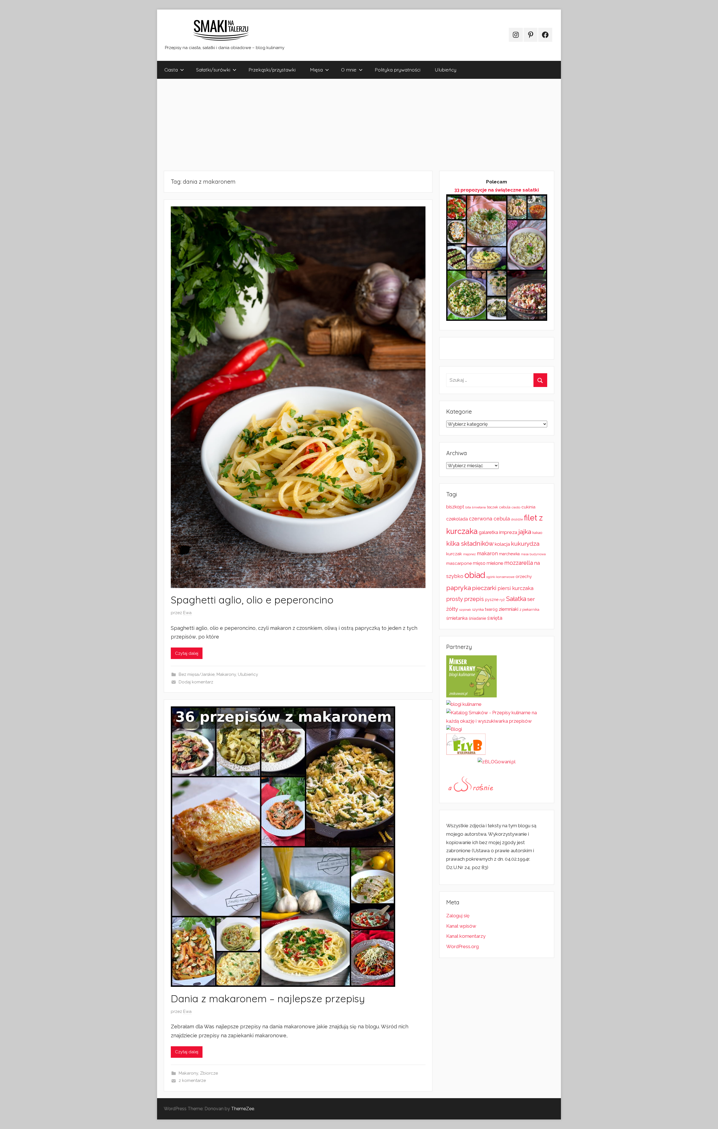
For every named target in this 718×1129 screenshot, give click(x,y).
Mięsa (316, 70)
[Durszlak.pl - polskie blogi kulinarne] (464, 704)
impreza (508, 532)
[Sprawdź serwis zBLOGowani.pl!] (497, 761)
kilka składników (470, 543)
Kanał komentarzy (465, 936)
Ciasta (171, 70)
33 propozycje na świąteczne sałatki (496, 190)
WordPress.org (462, 946)
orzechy (524, 576)
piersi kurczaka (515, 588)
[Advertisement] (325, 125)
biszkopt (455, 507)
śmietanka (457, 618)
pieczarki (484, 587)
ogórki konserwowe (500, 577)
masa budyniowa (533, 554)
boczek (492, 507)
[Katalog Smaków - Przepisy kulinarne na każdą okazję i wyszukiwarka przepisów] (496, 721)
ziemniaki (508, 609)
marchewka (509, 554)
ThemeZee (242, 1108)
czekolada (457, 519)
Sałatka (516, 598)
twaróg (491, 609)
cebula (504, 507)
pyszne (491, 599)
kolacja (502, 544)
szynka (478, 609)
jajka (524, 531)
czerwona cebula (489, 519)
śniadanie (477, 618)
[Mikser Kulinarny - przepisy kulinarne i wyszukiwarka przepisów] (471, 696)
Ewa (187, 612)
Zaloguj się (458, 915)
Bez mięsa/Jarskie (197, 674)
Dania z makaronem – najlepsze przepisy (268, 998)
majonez (469, 554)
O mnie (348, 70)
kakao (537, 533)
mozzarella (518, 562)
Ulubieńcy (445, 70)
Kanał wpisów (461, 926)
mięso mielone (488, 563)
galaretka (488, 532)
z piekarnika (529, 609)
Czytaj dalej (186, 653)
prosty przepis (465, 599)
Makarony (226, 674)
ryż (502, 599)
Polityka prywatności (397, 70)
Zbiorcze (209, 1073)
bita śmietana (475, 507)
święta (494, 618)
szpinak (465, 610)
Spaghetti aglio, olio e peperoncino (252, 599)
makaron (487, 553)
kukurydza (525, 543)
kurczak (454, 553)
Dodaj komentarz (196, 682)
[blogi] (454, 729)
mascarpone (459, 563)
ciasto (516, 507)
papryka (458, 587)
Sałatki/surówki (213, 70)
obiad (474, 575)
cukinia (528, 507)
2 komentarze (192, 1080)
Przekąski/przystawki (272, 70)
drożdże (517, 519)
